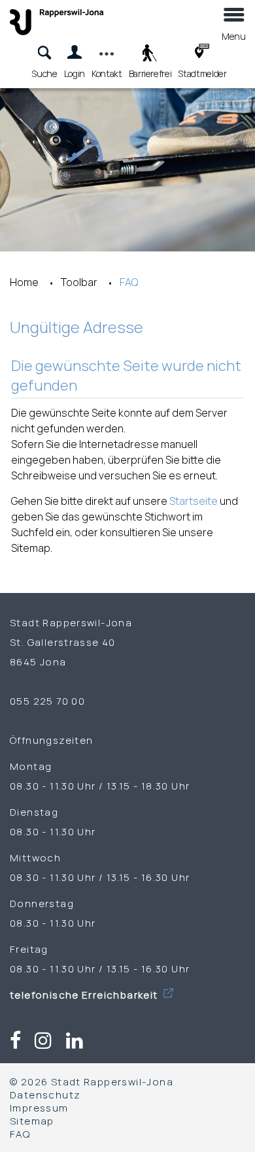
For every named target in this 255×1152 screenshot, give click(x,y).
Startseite (193, 501)
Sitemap (32, 1120)
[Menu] (233, 20)
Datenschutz (45, 1094)
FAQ (20, 1133)
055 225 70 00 (47, 700)
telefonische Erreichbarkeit (85, 994)
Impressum (39, 1107)
